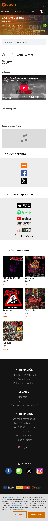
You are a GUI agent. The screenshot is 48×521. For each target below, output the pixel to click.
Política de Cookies (24, 383)
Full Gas (7, 342)
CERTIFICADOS (19, 11)
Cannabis (30, 310)
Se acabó (7, 310)
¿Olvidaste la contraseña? (23, 405)
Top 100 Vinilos (24, 431)
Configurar (19, 515)
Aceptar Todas (36, 515)
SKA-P (4, 21)
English (26, 447)
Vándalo (29, 278)
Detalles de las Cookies (15, 509)
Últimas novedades (24, 419)
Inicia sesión (42, 11)
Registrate (24, 396)
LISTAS (32, 11)
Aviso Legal (24, 379)
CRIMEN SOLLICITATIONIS (18, 278)
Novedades (8, 42)
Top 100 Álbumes (24, 423)
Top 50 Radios (24, 435)
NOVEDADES (5, 11)
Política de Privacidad (24, 374)
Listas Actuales (24, 439)
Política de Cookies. (15, 505)
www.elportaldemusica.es (12, 497)
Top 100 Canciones (24, 427)
